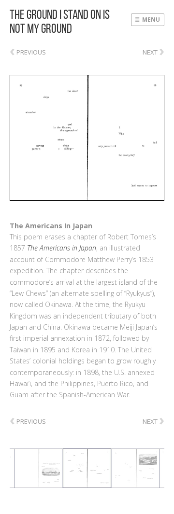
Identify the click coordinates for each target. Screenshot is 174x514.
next (153, 50)
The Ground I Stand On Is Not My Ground (60, 21)
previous (28, 52)
